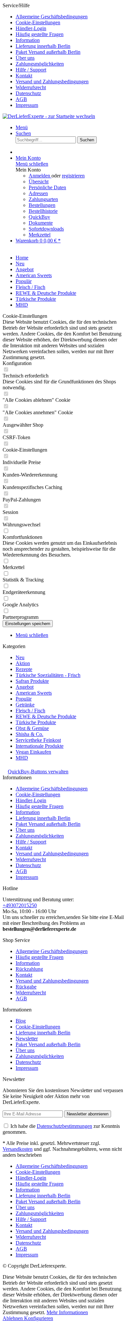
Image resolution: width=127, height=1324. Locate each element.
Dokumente (41, 223)
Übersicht (39, 181)
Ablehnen (13, 1318)
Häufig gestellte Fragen (40, 34)
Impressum (27, 105)
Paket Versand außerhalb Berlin (48, 52)
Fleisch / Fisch (30, 710)
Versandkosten (18, 1149)
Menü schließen (32, 164)
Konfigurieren (38, 1318)
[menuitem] (70, 17)
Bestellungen (42, 205)
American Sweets (34, 693)
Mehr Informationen (67, 1312)
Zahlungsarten (43, 199)
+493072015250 (20, 905)
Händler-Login (31, 28)
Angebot (25, 687)
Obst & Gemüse (32, 728)
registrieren (73, 175)
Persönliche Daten (47, 187)
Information (28, 40)
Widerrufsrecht (31, 87)
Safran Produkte (32, 681)
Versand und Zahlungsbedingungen (52, 81)
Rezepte (24, 669)
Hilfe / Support (31, 69)
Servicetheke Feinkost (38, 740)
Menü (22, 127)
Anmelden (40, 175)
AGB (21, 99)
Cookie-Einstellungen (38, 22)
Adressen (38, 193)
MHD (22, 758)
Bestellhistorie (43, 211)
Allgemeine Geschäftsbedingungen (52, 16)
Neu (20, 657)
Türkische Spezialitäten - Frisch (48, 675)
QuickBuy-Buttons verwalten (38, 771)
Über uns (25, 58)
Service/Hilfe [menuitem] (46, 55)
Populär (24, 699)
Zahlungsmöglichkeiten (40, 64)
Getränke (25, 704)
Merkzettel (39, 234)
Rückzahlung (29, 969)
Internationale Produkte (40, 746)
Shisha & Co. (29, 734)
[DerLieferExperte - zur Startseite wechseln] (49, 116)
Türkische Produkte (36, 722)
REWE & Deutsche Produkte (46, 716)
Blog (21, 1021)
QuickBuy (39, 217)
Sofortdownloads (46, 229)
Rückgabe (26, 986)
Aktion (23, 663)
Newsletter (27, 1038)
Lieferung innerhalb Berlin (43, 46)
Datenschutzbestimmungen (64, 1126)
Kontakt (24, 75)
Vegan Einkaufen (33, 752)
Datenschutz (28, 93)
